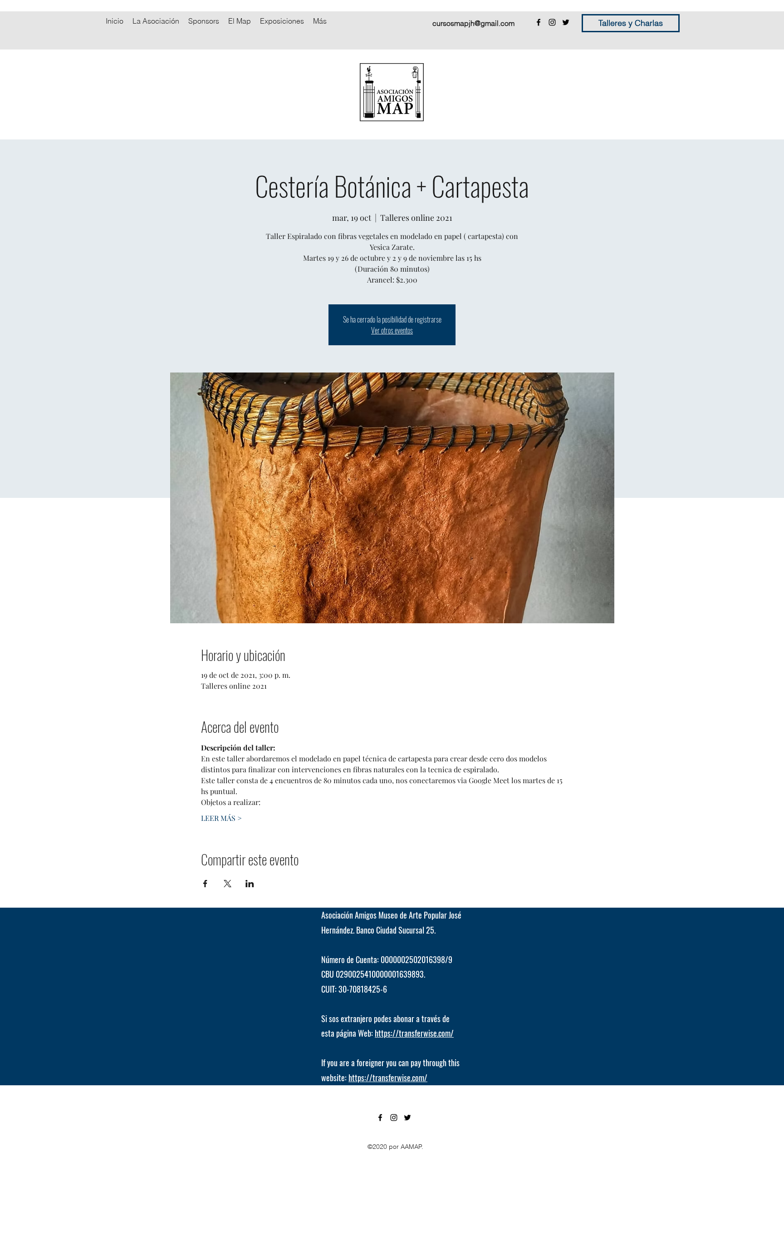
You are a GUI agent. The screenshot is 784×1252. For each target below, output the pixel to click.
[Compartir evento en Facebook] (205, 883)
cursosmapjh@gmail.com (473, 23)
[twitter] (565, 22)
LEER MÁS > (221, 818)
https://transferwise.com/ (414, 1033)
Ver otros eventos (392, 330)
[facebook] (538, 22)
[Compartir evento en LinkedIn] (249, 883)
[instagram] (552, 22)
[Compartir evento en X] (227, 883)
